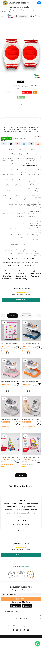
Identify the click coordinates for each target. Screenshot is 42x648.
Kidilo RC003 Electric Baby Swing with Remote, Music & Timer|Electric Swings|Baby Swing (31, 419)
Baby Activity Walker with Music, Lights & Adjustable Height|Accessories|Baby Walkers (31, 344)
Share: (3, 140)
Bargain (22, 97)
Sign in (11, 12)
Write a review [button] (21, 300)
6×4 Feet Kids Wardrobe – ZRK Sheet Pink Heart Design (10, 344)
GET (39, 3)
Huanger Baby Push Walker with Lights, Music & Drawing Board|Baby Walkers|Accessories (10, 457)
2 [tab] (20, 530)
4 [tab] (23, 530)
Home (8, 22)
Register (4, 12)
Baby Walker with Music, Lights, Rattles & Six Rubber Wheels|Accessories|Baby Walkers (31, 382)
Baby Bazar (10, 16)
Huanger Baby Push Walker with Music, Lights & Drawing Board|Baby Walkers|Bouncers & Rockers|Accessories (31, 457)
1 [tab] (18, 530)
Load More (21, 475)
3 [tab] (21, 530)
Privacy (16, 611)
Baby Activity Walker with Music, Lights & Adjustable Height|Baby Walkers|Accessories (10, 419)
